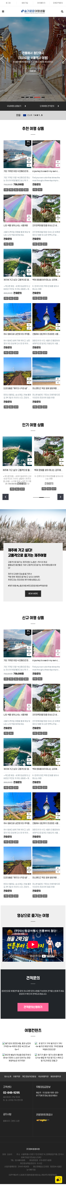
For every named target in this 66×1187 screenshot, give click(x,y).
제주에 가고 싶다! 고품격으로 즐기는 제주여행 (17, 279)
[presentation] (5, 497)
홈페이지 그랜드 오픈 (11, 1121)
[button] (22, 97)
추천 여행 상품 (33, 128)
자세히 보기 (33, 71)
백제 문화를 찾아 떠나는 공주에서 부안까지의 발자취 (46, 279)
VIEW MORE (33, 593)
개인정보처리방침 (29, 1076)
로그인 (8, 3)
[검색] (62, 11)
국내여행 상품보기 (14, 106)
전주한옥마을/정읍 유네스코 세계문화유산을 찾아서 (46, 225)
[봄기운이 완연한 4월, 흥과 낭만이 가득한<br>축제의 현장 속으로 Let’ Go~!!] (16, 1046)
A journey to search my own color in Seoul (46, 171)
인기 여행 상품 (33, 424)
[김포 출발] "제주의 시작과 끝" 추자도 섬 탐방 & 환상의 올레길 (17, 388)
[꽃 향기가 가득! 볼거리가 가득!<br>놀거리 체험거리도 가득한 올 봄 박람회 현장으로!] (49, 1046)
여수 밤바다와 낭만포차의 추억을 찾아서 (17, 334)
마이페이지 (41, 3)
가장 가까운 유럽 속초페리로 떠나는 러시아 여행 (17, 171)
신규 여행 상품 (33, 617)
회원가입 (25, 3)
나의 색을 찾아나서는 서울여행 (16, 225)
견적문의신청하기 (33, 1007)
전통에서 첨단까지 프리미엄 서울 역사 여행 (46, 334)
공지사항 (7, 1114)
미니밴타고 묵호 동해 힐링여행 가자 (46, 388)
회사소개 (7, 1076)
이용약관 (16, 1076)
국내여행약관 (43, 1076)
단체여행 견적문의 (47, 106)
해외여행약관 (55, 1076)
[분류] (3, 11)
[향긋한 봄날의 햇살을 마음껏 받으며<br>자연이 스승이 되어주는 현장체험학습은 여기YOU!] (16, 1057)
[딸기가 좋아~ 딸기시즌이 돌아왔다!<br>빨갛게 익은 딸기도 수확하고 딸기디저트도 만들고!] (49, 1057)
